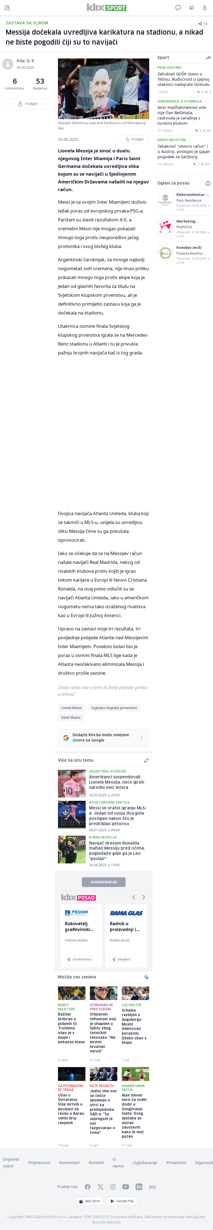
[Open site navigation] (7, 8)
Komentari (69, 1162)
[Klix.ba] (106, 7)
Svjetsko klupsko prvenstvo (114, 707)
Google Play (125, 1201)
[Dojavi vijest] (191, 8)
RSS (152, 1187)
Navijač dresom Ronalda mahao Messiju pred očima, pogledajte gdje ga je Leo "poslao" (117, 851)
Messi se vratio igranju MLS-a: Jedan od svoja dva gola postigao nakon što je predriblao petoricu (118, 816)
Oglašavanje (145, 1162)
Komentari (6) (104, 881)
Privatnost (176, 1162)
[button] (133, 897)
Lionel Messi (71, 707)
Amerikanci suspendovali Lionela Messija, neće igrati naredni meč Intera (116, 782)
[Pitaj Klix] (178, 8)
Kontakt (96, 1162)
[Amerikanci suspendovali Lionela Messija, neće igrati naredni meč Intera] (72, 783)
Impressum (39, 1162)
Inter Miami (70, 717)
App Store (92, 1201)
